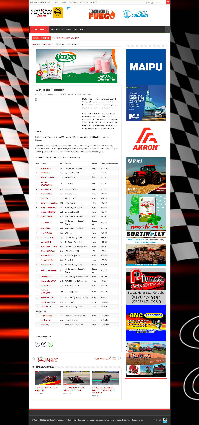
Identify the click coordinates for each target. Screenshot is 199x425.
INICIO (56, 2)
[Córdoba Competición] (42, 12)
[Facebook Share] (37, 344)
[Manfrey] (76, 66)
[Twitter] (149, 2)
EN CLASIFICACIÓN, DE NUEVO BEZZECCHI (74, 389)
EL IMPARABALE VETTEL (105, 358)
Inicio (34, 45)
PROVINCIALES (71, 29)
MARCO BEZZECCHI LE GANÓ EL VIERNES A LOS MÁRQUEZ (103, 390)
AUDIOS (83, 29)
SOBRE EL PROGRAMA (70, 2)
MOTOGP (87, 94)
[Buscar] (168, 2)
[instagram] (152, 2)
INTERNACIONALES (39, 29)
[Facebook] (146, 2)
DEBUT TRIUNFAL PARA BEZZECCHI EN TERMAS (47, 359)
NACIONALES (56, 29)
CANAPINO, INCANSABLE (62, 38)
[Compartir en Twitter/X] (43, 344)
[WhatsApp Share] (50, 344)
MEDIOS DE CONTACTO (89, 2)
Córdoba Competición (45, 94)
